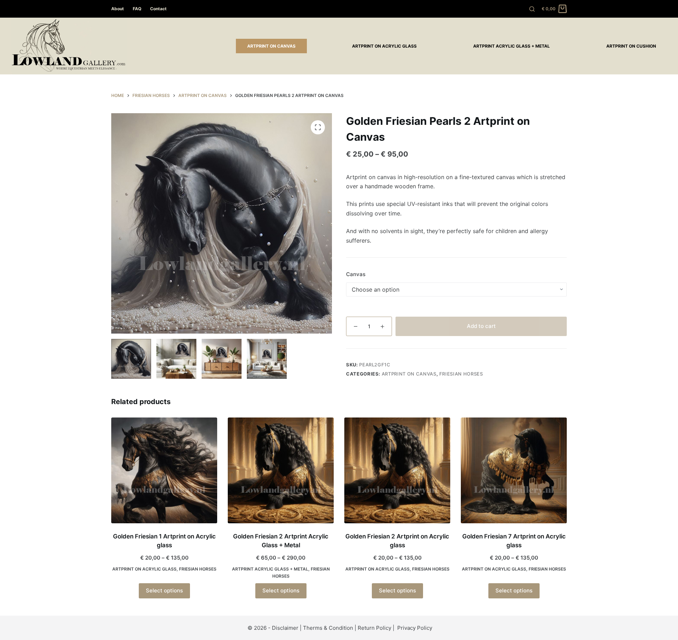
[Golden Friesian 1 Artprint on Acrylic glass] (164, 470)
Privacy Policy (414, 627)
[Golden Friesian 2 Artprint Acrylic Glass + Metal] (281, 470)
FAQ (137, 8)
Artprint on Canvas (271, 46)
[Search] (532, 9)
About (117, 8)
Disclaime (284, 627)
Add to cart (481, 326)
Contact (158, 8)
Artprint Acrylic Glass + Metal (511, 46)
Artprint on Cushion (631, 46)
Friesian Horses (461, 374)
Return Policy (374, 627)
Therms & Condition (328, 627)
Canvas (355, 274)
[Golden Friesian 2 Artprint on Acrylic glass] (397, 470)
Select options (164, 590)
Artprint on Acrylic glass (384, 46)
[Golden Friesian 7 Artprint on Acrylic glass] (514, 470)
